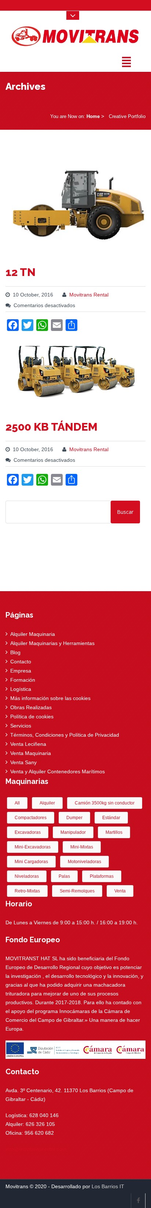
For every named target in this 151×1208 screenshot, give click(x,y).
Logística (20, 689)
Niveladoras (27, 876)
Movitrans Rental (88, 295)
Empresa (20, 671)
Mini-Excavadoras (33, 847)
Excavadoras (28, 832)
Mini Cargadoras (31, 861)
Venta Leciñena (28, 744)
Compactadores (31, 817)
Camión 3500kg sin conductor (105, 803)
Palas (64, 876)
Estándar (111, 817)
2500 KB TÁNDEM (51, 426)
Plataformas (102, 876)
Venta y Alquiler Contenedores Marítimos (57, 771)
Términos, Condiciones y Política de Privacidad (64, 735)
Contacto (20, 661)
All (17, 803)
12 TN (20, 272)
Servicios (20, 726)
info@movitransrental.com (35, 1149)
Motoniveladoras (84, 861)
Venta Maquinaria (30, 753)
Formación (22, 680)
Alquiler (47, 803)
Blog (15, 652)
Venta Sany (23, 762)
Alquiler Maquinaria (32, 634)
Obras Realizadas (31, 707)
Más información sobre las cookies (50, 698)
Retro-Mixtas (27, 891)
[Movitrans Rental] (75, 34)
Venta (120, 891)
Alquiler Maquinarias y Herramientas (52, 643)
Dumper (74, 817)
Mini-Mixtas (81, 847)
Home (93, 116)
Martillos (114, 832)
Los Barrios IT (108, 1186)
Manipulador (73, 832)
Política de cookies (32, 716)
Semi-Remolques (77, 891)
